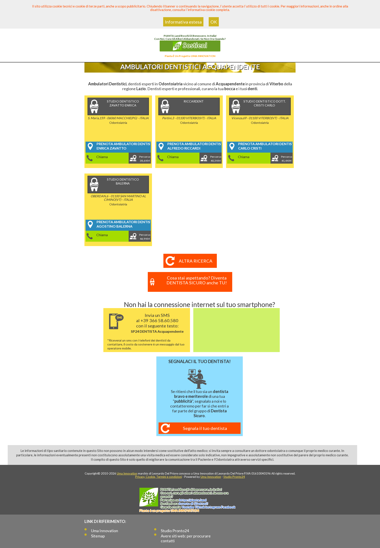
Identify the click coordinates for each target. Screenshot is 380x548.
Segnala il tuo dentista (205, 428)
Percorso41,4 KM (286, 158)
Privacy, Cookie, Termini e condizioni (158, 477)
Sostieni (194, 45)
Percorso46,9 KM (144, 236)
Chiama (102, 157)
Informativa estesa (183, 21)
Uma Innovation (127, 473)
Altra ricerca (195, 260)
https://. (192, 500)
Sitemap (98, 535)
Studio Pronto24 (234, 477)
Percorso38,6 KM (144, 158)
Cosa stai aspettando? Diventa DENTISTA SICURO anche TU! (196, 280)
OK (213, 21)
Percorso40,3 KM (215, 158)
